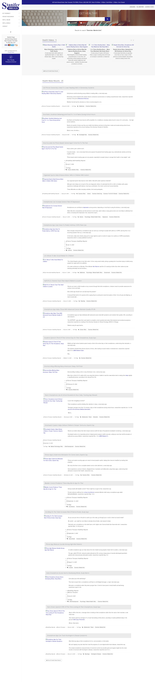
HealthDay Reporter (73, 590)
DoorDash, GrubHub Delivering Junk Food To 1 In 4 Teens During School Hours (69, 114)
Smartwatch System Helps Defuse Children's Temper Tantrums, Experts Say (69, 425)
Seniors (81, 217)
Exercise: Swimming (97, 193)
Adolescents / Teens (87, 417)
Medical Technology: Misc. (57, 446)
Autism (89, 193)
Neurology (87, 654)
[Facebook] (10, 32)
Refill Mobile (6, 23)
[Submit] (107, 19)
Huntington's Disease (96, 654)
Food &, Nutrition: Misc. (73, 169)
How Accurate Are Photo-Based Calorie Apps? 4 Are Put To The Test (65, 143)
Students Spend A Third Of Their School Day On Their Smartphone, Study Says (70, 338)
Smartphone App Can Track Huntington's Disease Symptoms (67, 635)
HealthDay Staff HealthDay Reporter (76, 160)
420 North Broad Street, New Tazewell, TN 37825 (65, 2)
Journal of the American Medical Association (79, 409)
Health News (74, 23)
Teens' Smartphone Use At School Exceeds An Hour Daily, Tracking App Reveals (71, 395)
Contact (5, 26)
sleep (127, 375)
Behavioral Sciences (83, 98)
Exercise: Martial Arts (91, 106)
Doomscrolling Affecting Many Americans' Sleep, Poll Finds (63, 366)
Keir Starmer (96, 266)
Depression (105, 217)
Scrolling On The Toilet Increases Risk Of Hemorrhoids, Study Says (67, 512)
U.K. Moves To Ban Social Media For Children (59, 256)
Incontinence (72, 506)
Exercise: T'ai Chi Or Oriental (110, 193)
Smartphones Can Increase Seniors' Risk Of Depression (62, 202)
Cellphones (81, 106)
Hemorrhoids (72, 538)
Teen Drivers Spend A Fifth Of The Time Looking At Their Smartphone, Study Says (73, 607)
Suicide (71, 567)
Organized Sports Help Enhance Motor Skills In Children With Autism (66, 175)
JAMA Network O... (104, 436)
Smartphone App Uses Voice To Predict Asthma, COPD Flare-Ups (65, 225)
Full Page (74, 106)
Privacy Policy (11, 52)
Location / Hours (149, 6)
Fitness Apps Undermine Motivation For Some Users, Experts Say (66, 455)
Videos (84, 23)
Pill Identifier (140, 6)
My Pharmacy (6, 13)
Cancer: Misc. (83, 329)
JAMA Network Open (78, 350)
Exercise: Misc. (82, 193)
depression (86, 207)
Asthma (70, 250)
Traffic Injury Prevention (79, 619)
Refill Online (6, 20)
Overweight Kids (83, 134)
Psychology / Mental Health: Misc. (93, 217)
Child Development (69, 446)
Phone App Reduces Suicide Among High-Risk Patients (64, 544)
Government (107, 272)
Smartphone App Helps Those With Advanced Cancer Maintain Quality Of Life (69, 309)
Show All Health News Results (51, 71)
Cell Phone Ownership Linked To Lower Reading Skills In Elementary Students (68, 88)
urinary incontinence (89, 492)
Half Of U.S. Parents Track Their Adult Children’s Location (63, 281)
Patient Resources (8, 16)
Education (95, 417)
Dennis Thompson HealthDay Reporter (77, 241)
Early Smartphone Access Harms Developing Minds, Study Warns (67, 573)
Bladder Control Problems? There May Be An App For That (64, 483)
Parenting (83, 301)
